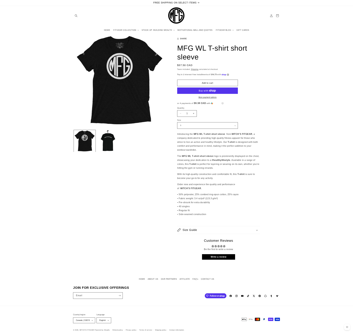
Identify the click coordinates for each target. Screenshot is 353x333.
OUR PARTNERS (169, 279)
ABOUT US (153, 279)
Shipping (194, 69)
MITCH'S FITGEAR (87, 330)
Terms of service (145, 330)
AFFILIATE (185, 279)
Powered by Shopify (102, 330)
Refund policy (118, 330)
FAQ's (195, 279)
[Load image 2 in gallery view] (108, 141)
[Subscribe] (120, 295)
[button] (76, 16)
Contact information (176, 330)
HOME (142, 279)
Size (179, 120)
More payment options (208, 97)
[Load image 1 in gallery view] (85, 141)
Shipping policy (160, 330)
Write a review (218, 257)
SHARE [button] (183, 38)
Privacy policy (131, 330)
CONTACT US (207, 279)
